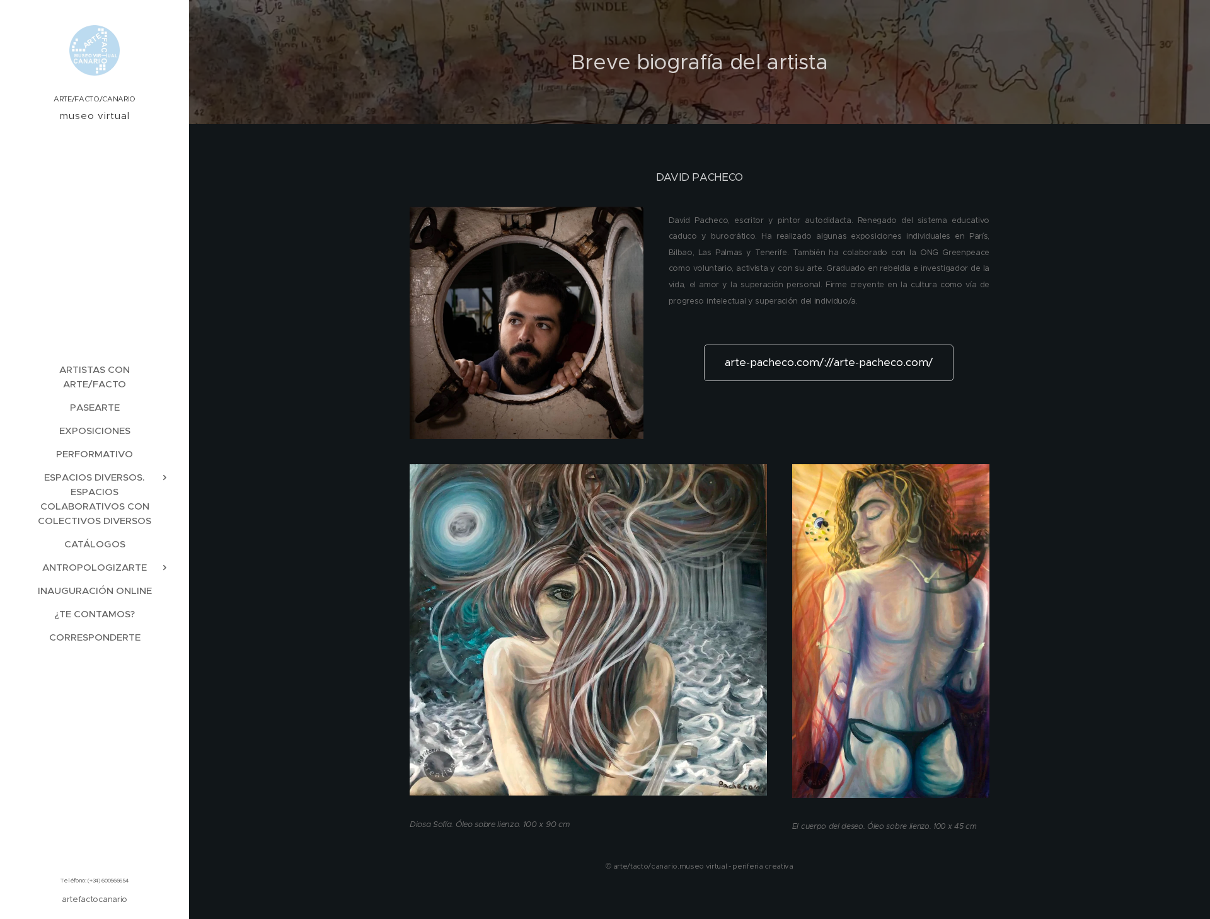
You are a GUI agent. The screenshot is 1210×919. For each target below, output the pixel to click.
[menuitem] (94, 376)
